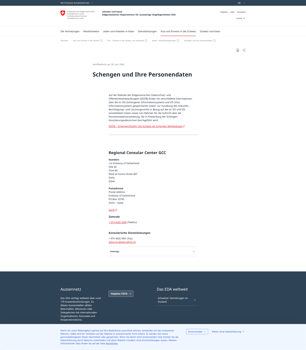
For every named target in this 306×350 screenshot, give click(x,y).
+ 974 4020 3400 (118, 222)
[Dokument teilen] (244, 50)
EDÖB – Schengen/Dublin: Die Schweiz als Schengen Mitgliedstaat (145, 126)
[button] (70, 31)
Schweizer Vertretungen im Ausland (173, 299)
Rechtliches (112, 343)
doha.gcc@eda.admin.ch (122, 242)
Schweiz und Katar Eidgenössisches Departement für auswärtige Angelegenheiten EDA (139, 13)
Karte (112, 210)
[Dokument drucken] (238, 50)
